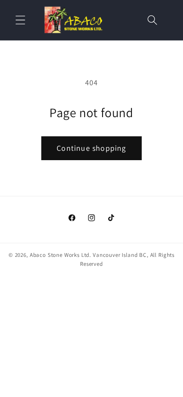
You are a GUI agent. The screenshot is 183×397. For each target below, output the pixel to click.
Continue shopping (91, 148)
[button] (20, 20)
